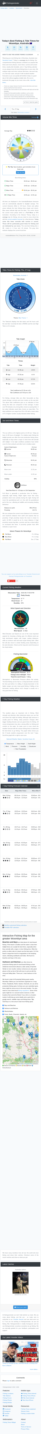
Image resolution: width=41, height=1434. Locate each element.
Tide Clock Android (28, 1398)
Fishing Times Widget (9, 1422)
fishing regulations (23, 990)
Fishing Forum (7, 1398)
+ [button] (5, 1019)
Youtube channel (18, 1319)
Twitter (6, 1415)
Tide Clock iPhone (27, 1400)
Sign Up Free (20, 172)
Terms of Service (26, 1427)
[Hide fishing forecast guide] (38, 55)
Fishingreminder (12, 3)
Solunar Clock (25, 1411)
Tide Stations (7, 1395)
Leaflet (21, 1063)
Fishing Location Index (28, 1413)
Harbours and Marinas (11, 1008)
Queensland (19, 8)
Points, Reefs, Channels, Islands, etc (15, 1014)
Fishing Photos (7, 1400)
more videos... (34, 1369)
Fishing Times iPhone (28, 1395)
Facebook (7, 1409)
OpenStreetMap (28, 1063)
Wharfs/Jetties (8, 1011)
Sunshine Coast (7, 60)
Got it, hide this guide (32, 102)
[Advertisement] (20, 23)
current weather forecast (15, 219)
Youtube (6, 1413)
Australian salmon (20, 1269)
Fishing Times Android (29, 1393)
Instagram (7, 1411)
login (8, 1380)
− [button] (5, 1021)
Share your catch (21, 1307)
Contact (23, 1422)
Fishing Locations (8, 1393)
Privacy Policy (25, 1429)
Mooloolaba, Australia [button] (23, 112)
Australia (11, 8)
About (23, 1424)
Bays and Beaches (10, 1005)
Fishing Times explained (28, 1409)
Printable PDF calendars (11, 927)
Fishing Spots (4, 8)
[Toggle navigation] (36, 3)
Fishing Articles (7, 1402)
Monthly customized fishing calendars (15, 925)
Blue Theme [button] (22, 318)
